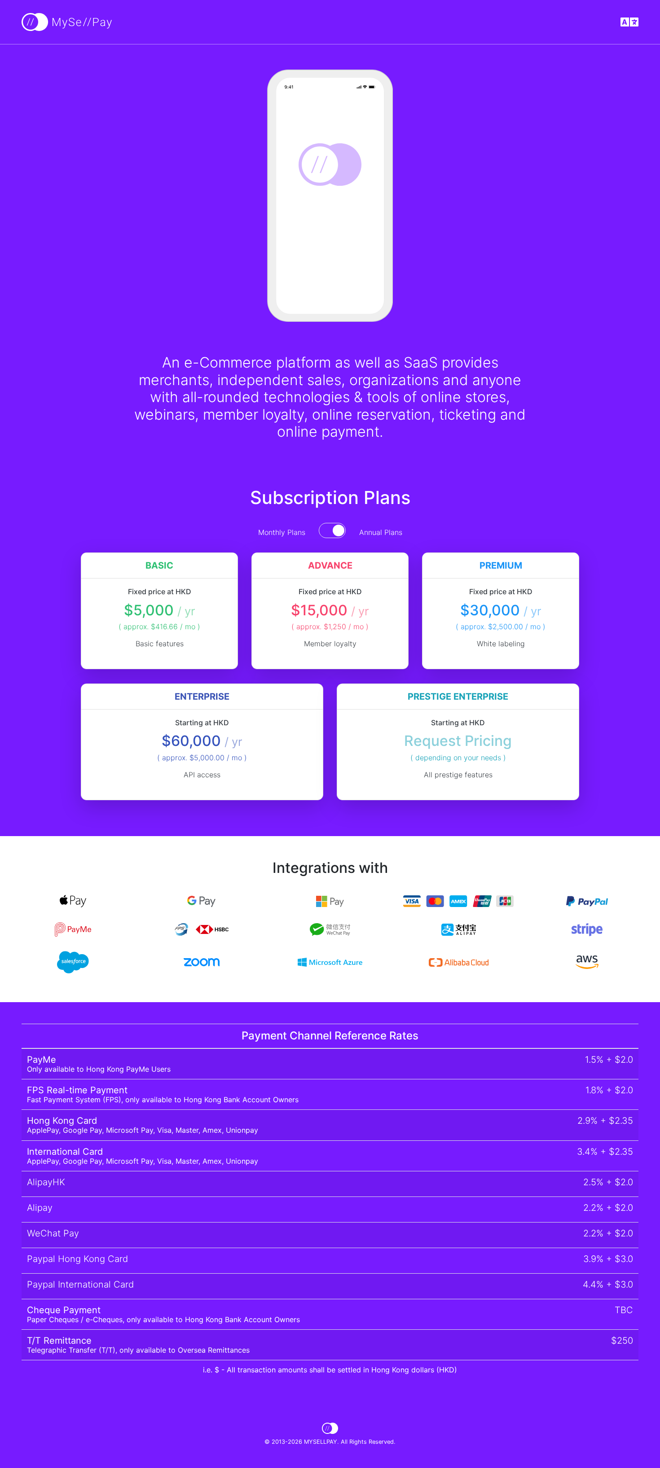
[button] (629, 22)
